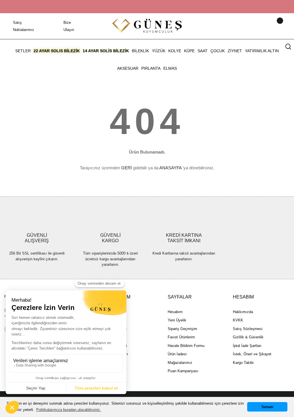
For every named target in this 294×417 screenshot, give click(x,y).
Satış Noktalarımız (23, 26)
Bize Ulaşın (68, 26)
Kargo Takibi (243, 362)
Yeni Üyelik (177, 320)
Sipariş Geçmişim (182, 329)
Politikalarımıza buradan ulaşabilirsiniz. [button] (68, 410)
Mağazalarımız (180, 362)
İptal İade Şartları (247, 346)
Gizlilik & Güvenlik (248, 337)
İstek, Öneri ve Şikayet (252, 354)
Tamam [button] (267, 407)
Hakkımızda (243, 312)
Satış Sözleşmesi (247, 329)
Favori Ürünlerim (181, 337)
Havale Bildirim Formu (186, 346)
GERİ (126, 167)
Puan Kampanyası (183, 371)
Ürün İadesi (177, 354)
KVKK (238, 320)
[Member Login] (272, 26)
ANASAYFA (170, 167)
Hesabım (175, 312)
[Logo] (147, 26)
